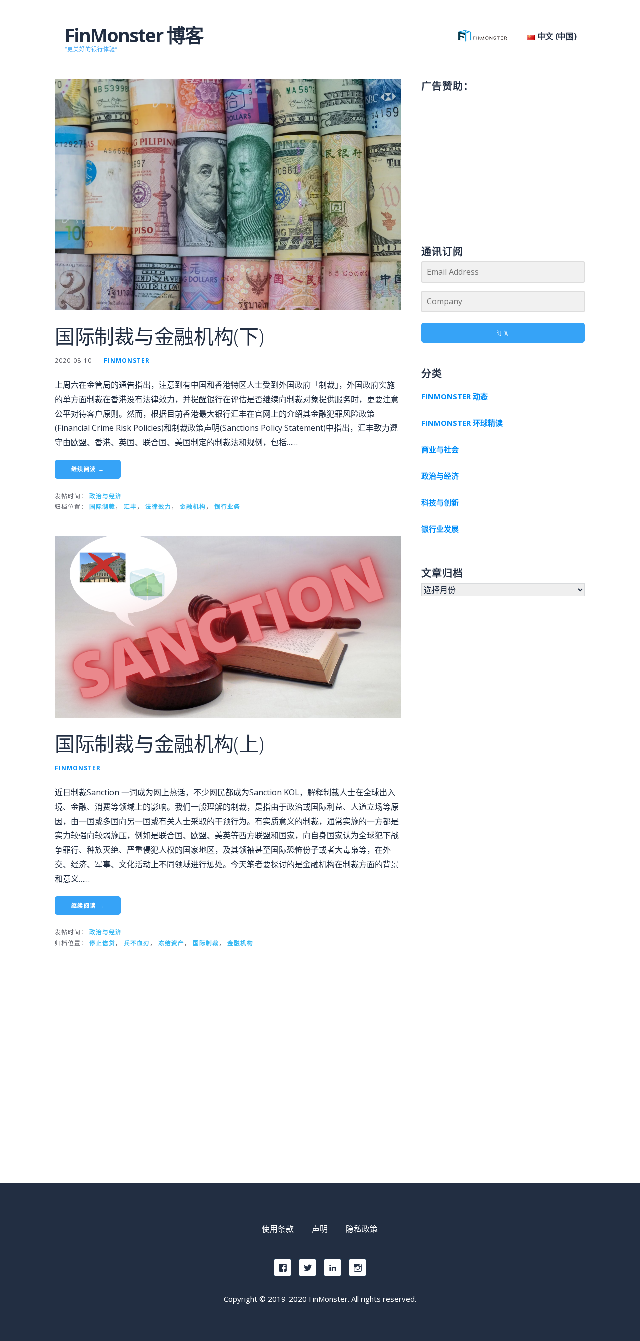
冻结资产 (171, 943)
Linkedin (333, 1267)
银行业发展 (440, 529)
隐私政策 (362, 1228)
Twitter (307, 1267)
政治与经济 (106, 496)
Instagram (357, 1267)
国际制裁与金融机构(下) (159, 336)
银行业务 (227, 506)
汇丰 (130, 506)
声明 (320, 1228)
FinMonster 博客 (134, 35)
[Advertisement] (503, 158)
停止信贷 (103, 943)
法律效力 (159, 506)
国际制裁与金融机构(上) (159, 743)
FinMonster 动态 (455, 396)
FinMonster (127, 360)
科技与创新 (440, 502)
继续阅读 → (88, 469)
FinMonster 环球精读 (462, 423)
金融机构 (193, 506)
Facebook (283, 1267)
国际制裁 (103, 506)
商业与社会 (440, 449)
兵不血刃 (137, 943)
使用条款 (278, 1228)
